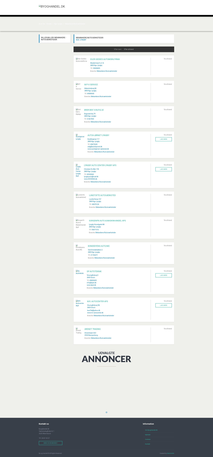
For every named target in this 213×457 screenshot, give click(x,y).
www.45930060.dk (90, 179)
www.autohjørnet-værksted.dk (98, 149)
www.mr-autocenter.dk (95, 313)
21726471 (94, 255)
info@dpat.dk (91, 283)
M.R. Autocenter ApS (97, 301)
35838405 (96, 68)
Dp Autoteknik (94, 271)
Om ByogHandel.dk (151, 430)
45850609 (93, 280)
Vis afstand (168, 59)
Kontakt (147, 444)
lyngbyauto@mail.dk (91, 177)
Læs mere (163, 139)
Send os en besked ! (50, 443)
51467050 (90, 119)
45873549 (93, 144)
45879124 (95, 204)
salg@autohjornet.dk (95, 146)
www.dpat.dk (91, 285)
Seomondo (170, 453)
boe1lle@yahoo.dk (93, 310)
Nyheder (147, 435)
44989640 (90, 93)
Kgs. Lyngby (81, 40)
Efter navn (118, 49)
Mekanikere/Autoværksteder (107, 71)
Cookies (147, 439)
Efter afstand (129, 49)
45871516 (95, 230)
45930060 (90, 174)
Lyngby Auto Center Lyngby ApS (100, 165)
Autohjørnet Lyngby (98, 135)
